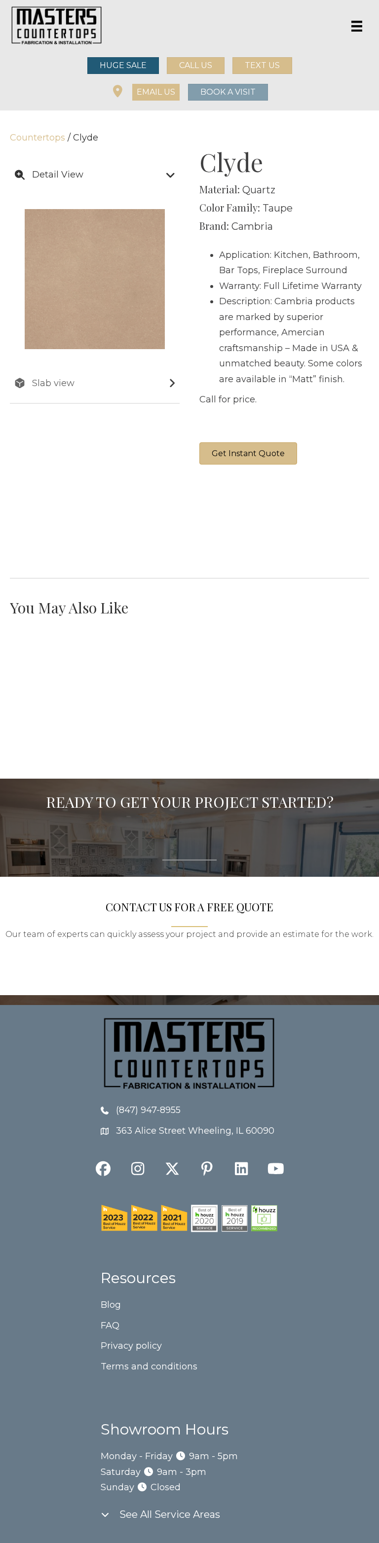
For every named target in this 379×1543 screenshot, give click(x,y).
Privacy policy (131, 1345)
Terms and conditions (149, 1366)
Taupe (278, 208)
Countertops (37, 137)
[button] (156, 92)
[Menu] (356, 26)
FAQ (110, 1325)
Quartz (258, 190)
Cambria (252, 226)
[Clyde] (236, 521)
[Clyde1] (310, 521)
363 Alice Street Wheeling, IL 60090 (195, 1130)
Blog (111, 1304)
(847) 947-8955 (148, 1110)
